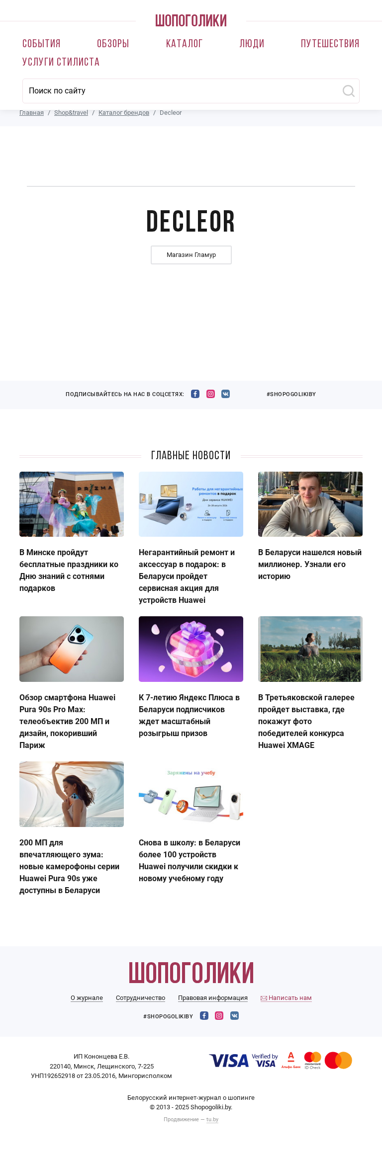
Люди (252, 44)
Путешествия (330, 44)
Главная (31, 112)
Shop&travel (71, 112)
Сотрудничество (140, 997)
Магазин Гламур (191, 254)
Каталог (184, 44)
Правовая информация (213, 997)
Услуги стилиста (61, 63)
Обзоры (113, 44)
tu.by (212, 1119)
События (41, 44)
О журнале (87, 997)
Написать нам (289, 997)
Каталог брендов (123, 112)
